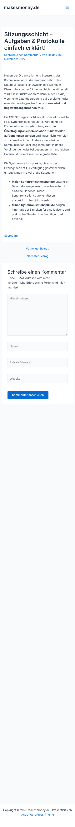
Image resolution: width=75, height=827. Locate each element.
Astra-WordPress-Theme (37, 814)
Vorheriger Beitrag (37, 248)
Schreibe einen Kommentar (21, 55)
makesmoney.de (22, 7)
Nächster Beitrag (37, 256)
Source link (11, 235)
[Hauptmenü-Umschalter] (67, 8)
